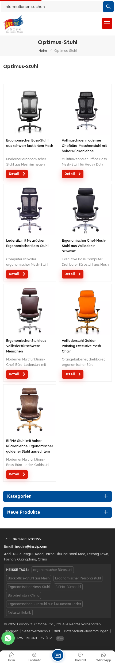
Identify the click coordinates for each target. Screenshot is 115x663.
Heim (43, 51)
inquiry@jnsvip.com (31, 546)
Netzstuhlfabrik (19, 612)
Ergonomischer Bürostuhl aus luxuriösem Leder (44, 604)
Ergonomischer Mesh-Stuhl (29, 587)
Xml (57, 631)
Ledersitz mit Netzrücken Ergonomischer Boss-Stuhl (27, 243)
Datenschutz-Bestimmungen (86, 631)
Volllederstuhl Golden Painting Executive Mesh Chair (81, 346)
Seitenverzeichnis (36, 631)
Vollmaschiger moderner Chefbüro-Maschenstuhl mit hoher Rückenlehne (84, 145)
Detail (14, 174)
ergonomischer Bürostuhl (52, 570)
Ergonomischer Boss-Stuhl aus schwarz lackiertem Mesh (29, 143)
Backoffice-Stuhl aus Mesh (28, 578)
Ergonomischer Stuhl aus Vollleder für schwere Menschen (26, 346)
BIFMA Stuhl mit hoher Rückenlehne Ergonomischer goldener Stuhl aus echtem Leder (29, 446)
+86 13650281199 (26, 539)
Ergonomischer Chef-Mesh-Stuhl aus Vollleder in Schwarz (84, 245)
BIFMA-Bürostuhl (68, 587)
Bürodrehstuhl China (24, 595)
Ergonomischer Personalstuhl (78, 578)
